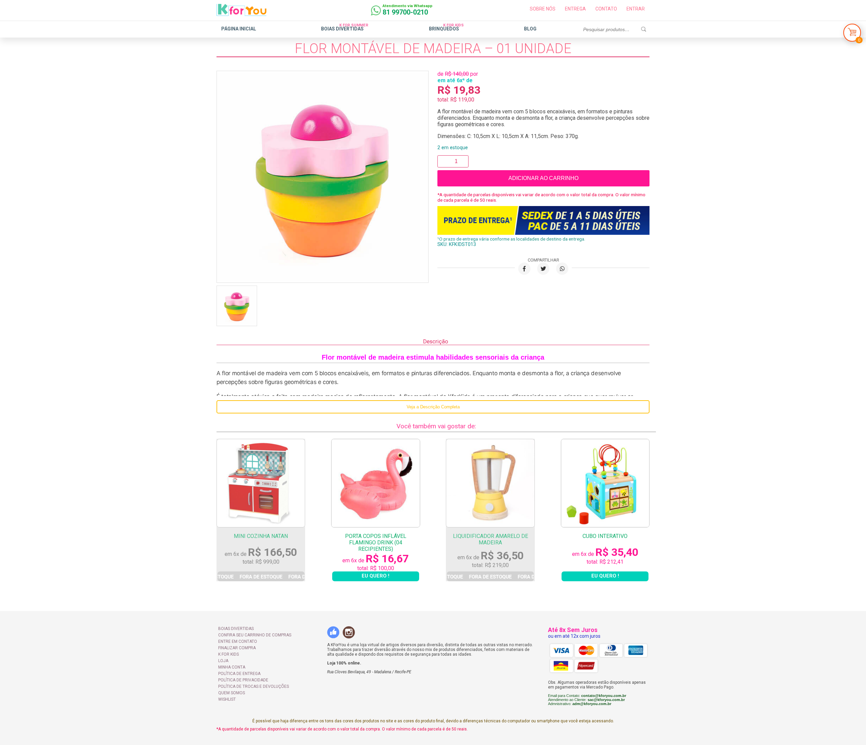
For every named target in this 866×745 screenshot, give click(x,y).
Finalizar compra (237, 648)
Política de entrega (239, 673)
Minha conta (231, 667)
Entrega (575, 9)
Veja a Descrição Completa (433, 406)
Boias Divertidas (342, 28)
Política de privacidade (243, 680)
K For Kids (228, 654)
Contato (606, 9)
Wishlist (227, 699)
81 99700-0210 (405, 12)
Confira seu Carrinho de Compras (254, 635)
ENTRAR (635, 9)
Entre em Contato (237, 641)
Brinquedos (444, 28)
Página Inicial (238, 28)
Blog (530, 28)
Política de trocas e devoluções (253, 686)
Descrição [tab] (435, 341)
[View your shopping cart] (852, 34)
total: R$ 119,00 (455, 99)
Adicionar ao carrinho (543, 178)
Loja (223, 660)
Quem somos (231, 693)
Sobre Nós (542, 9)
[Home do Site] (241, 13)
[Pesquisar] (643, 29)
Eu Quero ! (261, 576)
